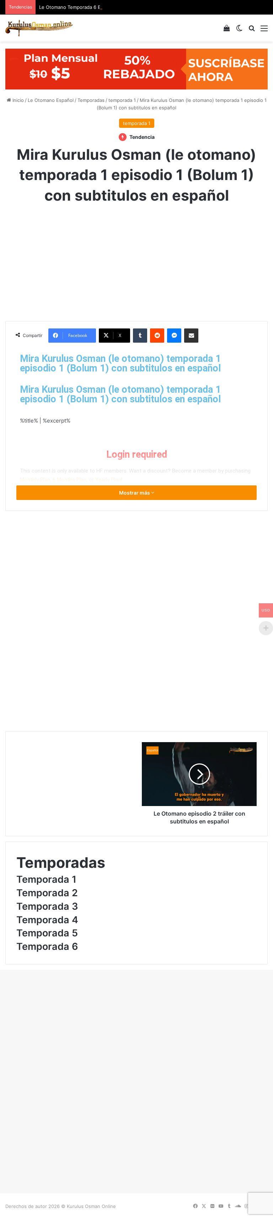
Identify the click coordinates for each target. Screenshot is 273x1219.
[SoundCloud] (238, 1206)
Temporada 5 (47, 933)
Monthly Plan (35, 480)
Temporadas (91, 100)
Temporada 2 (47, 893)
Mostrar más (135, 493)
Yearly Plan (108, 480)
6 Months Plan (69, 480)
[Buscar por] (251, 31)
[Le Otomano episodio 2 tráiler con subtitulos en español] (199, 774)
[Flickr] (212, 1206)
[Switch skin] (239, 31)
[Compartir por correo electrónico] (191, 335)
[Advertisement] (136, 260)
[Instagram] (246, 1206)
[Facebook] (195, 1206)
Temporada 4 (47, 920)
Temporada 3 (47, 906)
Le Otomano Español (51, 100)
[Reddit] (157, 335)
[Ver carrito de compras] (226, 31)
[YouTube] (220, 1206)
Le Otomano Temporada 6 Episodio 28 (81, 7)
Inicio (17, 100)
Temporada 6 (47, 946)
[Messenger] (174, 335)
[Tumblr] (140, 335)
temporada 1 (122, 100)
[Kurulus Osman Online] (39, 28)
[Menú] (264, 31)
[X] (203, 1206)
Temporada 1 (46, 879)
